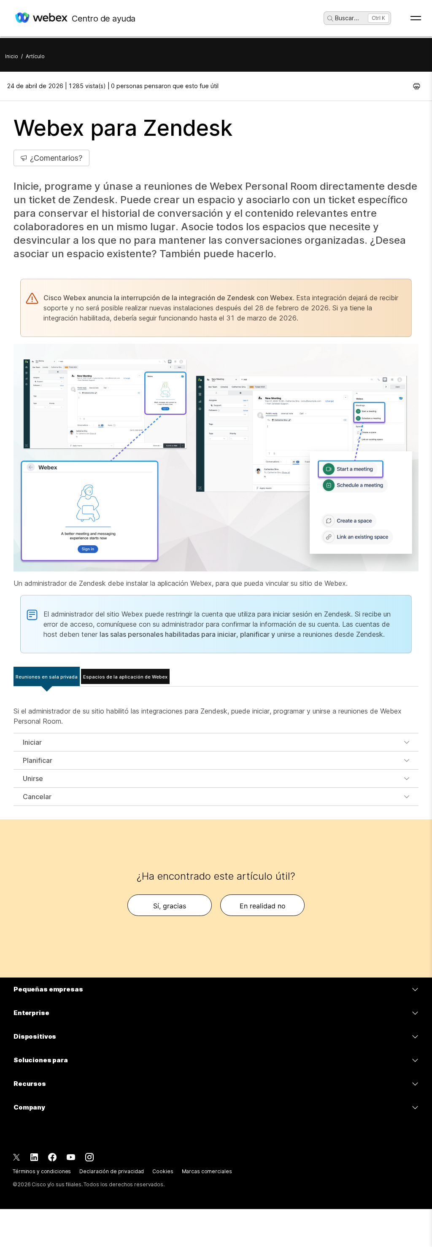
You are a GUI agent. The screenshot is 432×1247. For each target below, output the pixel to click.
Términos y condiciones (42, 1171)
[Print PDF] (416, 86)
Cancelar (37, 796)
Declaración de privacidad (111, 1171)
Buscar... (347, 18)
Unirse (33, 778)
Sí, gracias (169, 906)
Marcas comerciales (207, 1171)
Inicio (11, 56)
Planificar (37, 760)
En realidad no (263, 906)
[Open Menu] (416, 18)
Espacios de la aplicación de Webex (125, 677)
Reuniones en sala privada (47, 677)
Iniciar (32, 742)
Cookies (162, 1171)
